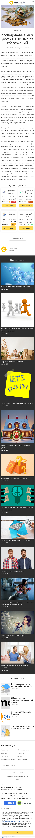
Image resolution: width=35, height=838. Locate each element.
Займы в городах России (8, 759)
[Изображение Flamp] (10, 803)
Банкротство (4, 756)
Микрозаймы (4, 754)
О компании (21, 754)
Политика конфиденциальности (17, 776)
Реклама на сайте (17, 773)
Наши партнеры (22, 759)
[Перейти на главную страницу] (17, 3)
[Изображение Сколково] (24, 803)
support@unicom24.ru (8, 837)
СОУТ (17, 780)
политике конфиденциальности (11, 821)
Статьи (20, 756)
